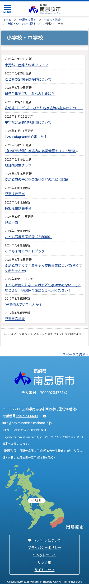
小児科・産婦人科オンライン (26, 65)
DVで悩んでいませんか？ (23, 305)
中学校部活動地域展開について (28, 122)
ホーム (7, 19)
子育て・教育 (52, 19)
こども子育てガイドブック (25, 251)
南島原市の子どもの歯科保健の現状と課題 (36, 180)
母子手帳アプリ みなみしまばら (30, 94)
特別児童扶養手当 (18, 208)
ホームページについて (44, 540)
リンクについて (44, 555)
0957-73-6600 (27, 416)
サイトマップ (44, 570)
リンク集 (44, 563)
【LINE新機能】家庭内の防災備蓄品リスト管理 (40, 151)
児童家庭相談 (15, 319)
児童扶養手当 (15, 194)
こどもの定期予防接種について (28, 80)
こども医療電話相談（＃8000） (28, 237)
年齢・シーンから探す (21, 24)
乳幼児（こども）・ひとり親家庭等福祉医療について (44, 108)
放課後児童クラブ (18, 165)
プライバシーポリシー (44, 548)
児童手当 (11, 223)
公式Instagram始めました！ (26, 137)
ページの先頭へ (77, 354)
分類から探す (27, 19)
